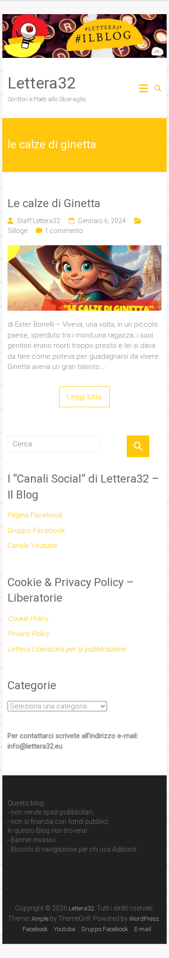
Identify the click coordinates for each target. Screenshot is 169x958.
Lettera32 (42, 82)
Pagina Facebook (35, 515)
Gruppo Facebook (36, 530)
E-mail (142, 929)
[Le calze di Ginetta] (84, 250)
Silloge (17, 230)
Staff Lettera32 (38, 221)
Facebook (35, 929)
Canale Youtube (33, 545)
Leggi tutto (84, 397)
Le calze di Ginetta (54, 203)
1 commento (64, 230)
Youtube (64, 929)
